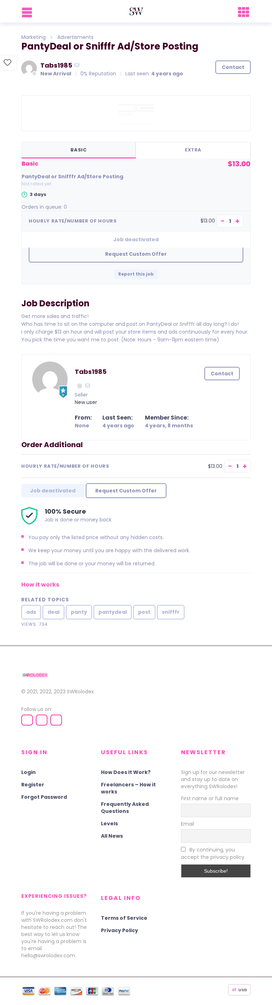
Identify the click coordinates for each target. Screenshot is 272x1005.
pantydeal (112, 612)
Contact (233, 67)
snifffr (171, 612)
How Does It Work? (126, 772)
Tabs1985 (56, 65)
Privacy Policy (119, 930)
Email (187, 823)
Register (32, 784)
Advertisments (75, 37)
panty (79, 612)
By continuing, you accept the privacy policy (212, 853)
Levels (109, 823)
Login (28, 772)
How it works (40, 585)
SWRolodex (80, 691)
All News (112, 835)
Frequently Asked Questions (125, 808)
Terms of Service (124, 918)
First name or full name (210, 798)
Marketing (33, 37)
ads (31, 612)
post (144, 612)
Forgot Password (44, 797)
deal (53, 612)
